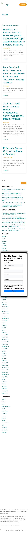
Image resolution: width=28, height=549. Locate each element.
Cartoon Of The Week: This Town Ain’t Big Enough (13, 202)
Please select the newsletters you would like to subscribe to (13, 286)
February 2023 (5, 334)
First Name (6, 268)
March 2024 (4, 304)
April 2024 (4, 302)
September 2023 (5, 318)
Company (6, 279)
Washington (4, 432)
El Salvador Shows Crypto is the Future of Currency (12, 151)
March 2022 (4, 360)
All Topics (4, 399)
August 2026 (4, 236)
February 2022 (5, 362)
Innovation (4, 413)
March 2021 (4, 388)
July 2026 (4, 238)
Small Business (5, 422)
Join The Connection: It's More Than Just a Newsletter (13, 258)
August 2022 (4, 348)
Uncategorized (5, 429)
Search (3, 180)
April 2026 (4, 245)
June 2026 (4, 241)
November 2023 (5, 313)
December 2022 (5, 339)
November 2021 (5, 369)
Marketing (4, 418)
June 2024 (4, 297)
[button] (26, 1)
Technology (4, 427)
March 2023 (4, 332)
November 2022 (5, 341)
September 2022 (5, 346)
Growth (3, 408)
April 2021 (4, 386)
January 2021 (5, 393)
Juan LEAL (4, 224)
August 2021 (4, 376)
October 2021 (5, 372)
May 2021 (4, 383)
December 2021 (5, 367)
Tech (3, 425)
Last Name (6, 274)
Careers (3, 401)
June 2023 (4, 325)
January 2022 (5, 365)
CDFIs (3, 404)
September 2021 (5, 374)
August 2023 (4, 320)
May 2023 (4, 327)
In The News (4, 411)
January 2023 (5, 337)
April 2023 (4, 330)
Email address (7, 262)
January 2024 (5, 309)
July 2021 (4, 379)
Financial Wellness (6, 406)
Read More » (6, 59)
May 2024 (4, 299)
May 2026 (4, 243)
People (3, 420)
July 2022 (4, 351)
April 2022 (4, 358)
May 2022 (4, 355)
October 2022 (5, 344)
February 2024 (5, 306)
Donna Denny (5, 213)
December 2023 (5, 311)
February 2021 (5, 391)
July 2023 (4, 323)
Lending (3, 415)
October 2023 (5, 316)
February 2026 (5, 250)
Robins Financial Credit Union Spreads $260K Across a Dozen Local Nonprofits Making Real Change (12, 199)
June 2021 (4, 381)
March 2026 (4, 248)
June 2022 (4, 353)
